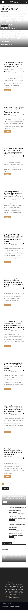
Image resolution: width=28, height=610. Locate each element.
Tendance (5, 502)
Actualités (11, 537)
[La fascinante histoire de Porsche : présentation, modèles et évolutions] (5, 518)
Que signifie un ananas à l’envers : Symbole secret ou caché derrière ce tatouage (14, 498)
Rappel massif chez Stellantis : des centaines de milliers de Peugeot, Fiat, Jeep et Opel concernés (13, 365)
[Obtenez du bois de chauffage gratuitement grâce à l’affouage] (5, 535)
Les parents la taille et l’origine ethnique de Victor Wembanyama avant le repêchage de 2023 (17, 526)
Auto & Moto (4, 11)
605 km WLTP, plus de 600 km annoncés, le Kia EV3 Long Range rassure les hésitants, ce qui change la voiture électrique (14, 324)
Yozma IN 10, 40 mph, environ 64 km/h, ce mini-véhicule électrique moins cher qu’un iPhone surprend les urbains (13, 151)
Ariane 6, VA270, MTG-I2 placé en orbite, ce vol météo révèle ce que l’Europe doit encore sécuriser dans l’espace (14, 109)
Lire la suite (7, 90)
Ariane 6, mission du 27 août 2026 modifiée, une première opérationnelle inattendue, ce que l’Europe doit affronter (13, 408)
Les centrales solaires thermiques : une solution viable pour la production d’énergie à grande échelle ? (17, 509)
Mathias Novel (7, 71)
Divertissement (12, 529)
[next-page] (12, 484)
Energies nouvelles (13, 512)
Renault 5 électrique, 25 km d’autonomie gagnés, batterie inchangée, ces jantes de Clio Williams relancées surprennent (13, 452)
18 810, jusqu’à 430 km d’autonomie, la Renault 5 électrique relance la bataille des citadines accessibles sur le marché (14, 282)
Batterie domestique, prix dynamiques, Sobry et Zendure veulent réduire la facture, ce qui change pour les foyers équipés (13, 237)
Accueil (3, 6)
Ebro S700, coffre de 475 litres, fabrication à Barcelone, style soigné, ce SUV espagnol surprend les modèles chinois (13, 194)
